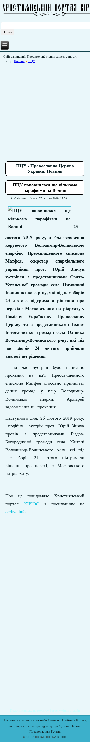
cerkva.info (16, 511)
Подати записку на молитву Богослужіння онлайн (45, 710)
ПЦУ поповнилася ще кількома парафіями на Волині (45, 187)
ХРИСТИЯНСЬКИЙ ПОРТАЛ (40, 737)
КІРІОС (31, 504)
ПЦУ (31, 61)
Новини (19, 61)
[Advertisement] (45, 110)
